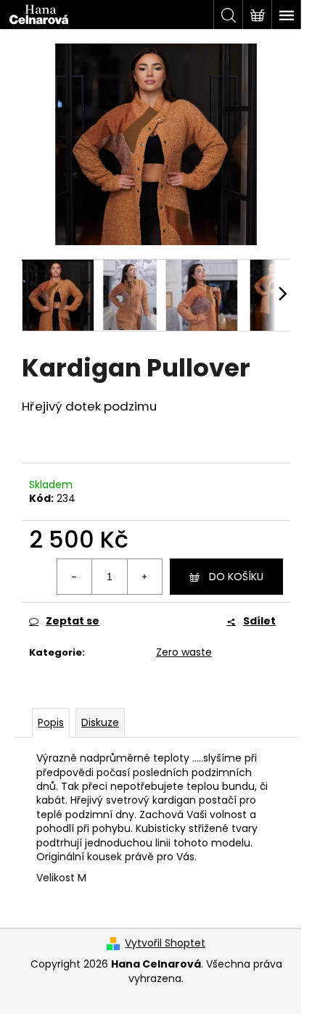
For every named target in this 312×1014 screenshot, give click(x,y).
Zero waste (184, 652)
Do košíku (236, 576)
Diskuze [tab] (100, 722)
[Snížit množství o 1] (74, 576)
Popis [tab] (51, 722)
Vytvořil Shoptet (165, 943)
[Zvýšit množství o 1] (144, 576)
